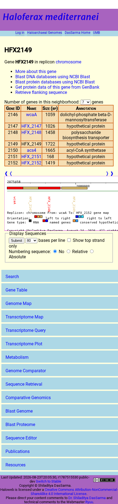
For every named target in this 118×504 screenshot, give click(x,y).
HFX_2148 (31, 132)
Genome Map (18, 303)
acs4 (31, 150)
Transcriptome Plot (23, 343)
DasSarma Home (77, 33)
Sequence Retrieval (23, 384)
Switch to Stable (48, 481)
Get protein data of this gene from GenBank (57, 87)
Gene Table (16, 290)
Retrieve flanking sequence (41, 92)
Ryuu (89, 502)
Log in (19, 33)
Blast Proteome (20, 424)
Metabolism (17, 357)
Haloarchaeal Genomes (44, 33)
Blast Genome (19, 411)
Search (12, 276)
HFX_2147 (31, 126)
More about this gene (35, 71)
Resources (15, 464)
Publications (17, 451)
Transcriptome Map (24, 317)
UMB (96, 33)
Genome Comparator (25, 370)
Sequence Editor (21, 438)
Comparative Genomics (28, 397)
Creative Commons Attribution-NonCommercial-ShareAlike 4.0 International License (74, 492)
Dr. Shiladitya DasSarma (87, 498)
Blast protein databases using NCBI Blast (55, 82)
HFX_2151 (31, 156)
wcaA (31, 114)
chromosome (68, 62)
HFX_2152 (31, 163)
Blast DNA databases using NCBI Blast (52, 76)
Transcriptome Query (25, 330)
